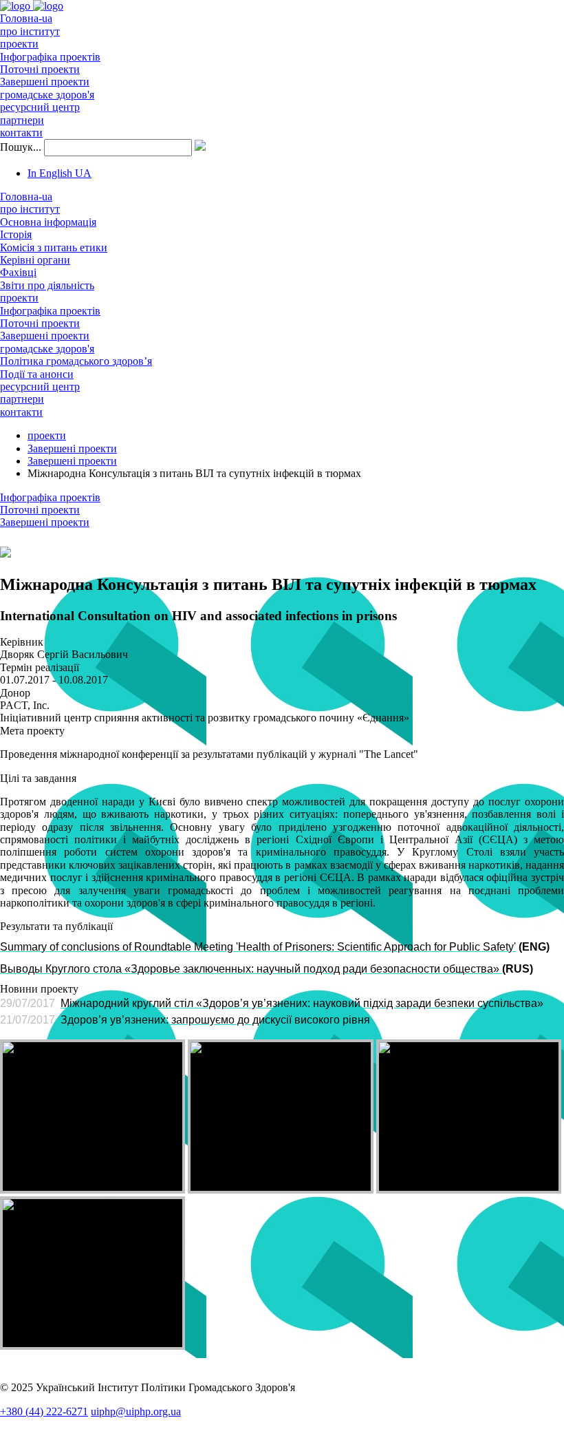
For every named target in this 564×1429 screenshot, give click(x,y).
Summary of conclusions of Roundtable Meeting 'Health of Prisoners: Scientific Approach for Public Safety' (258, 947)
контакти (21, 132)
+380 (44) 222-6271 (44, 1411)
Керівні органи (35, 260)
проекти (19, 44)
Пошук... (20, 147)
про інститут (30, 31)
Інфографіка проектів (50, 57)
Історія (16, 234)
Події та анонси (37, 374)
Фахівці (18, 272)
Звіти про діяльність (47, 285)
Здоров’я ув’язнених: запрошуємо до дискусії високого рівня (215, 1020)
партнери (22, 120)
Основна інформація (48, 222)
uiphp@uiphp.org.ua (136, 1411)
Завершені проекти (44, 81)
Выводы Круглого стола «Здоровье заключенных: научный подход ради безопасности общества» (249, 969)
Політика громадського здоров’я (76, 361)
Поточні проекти (40, 69)
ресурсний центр (40, 107)
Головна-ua (26, 18)
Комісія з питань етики (53, 247)
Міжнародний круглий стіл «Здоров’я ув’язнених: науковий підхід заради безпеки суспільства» (302, 1003)
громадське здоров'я (47, 94)
